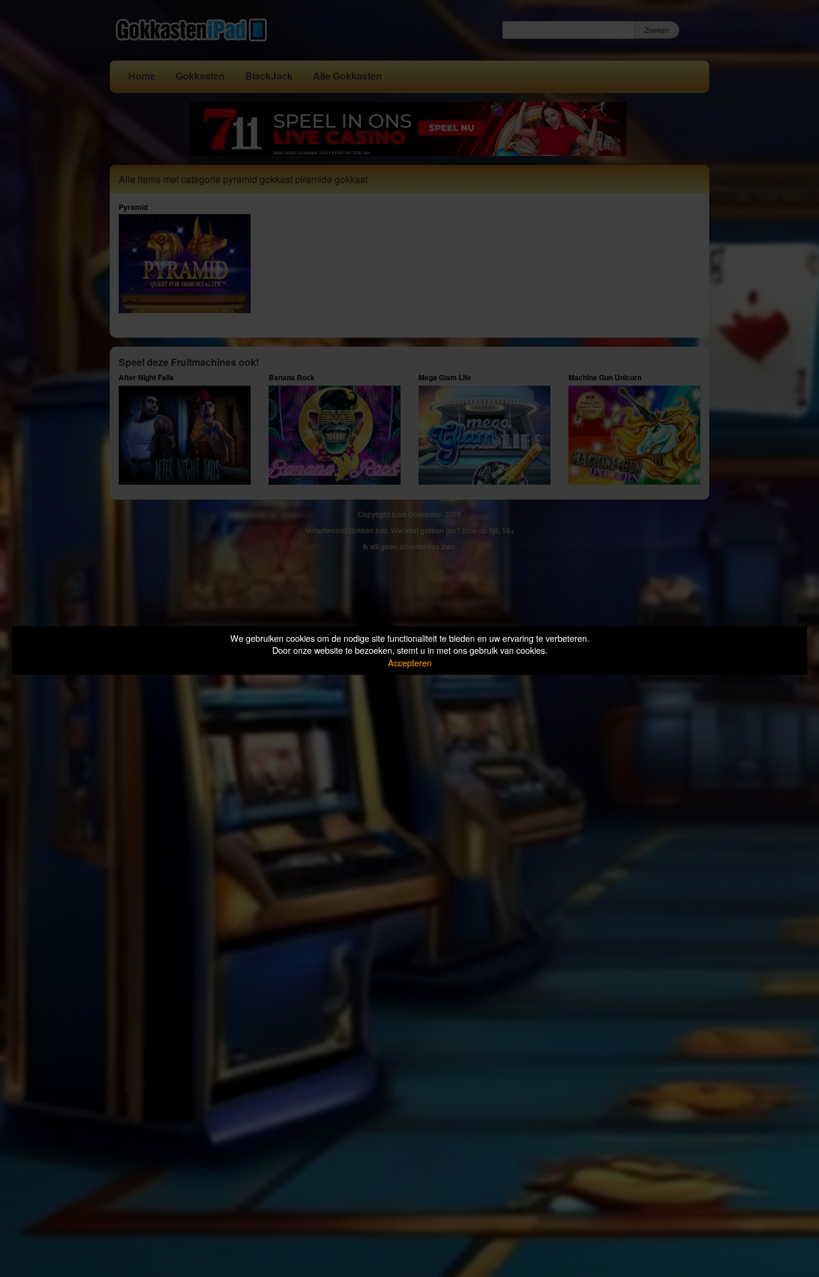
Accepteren (410, 662)
